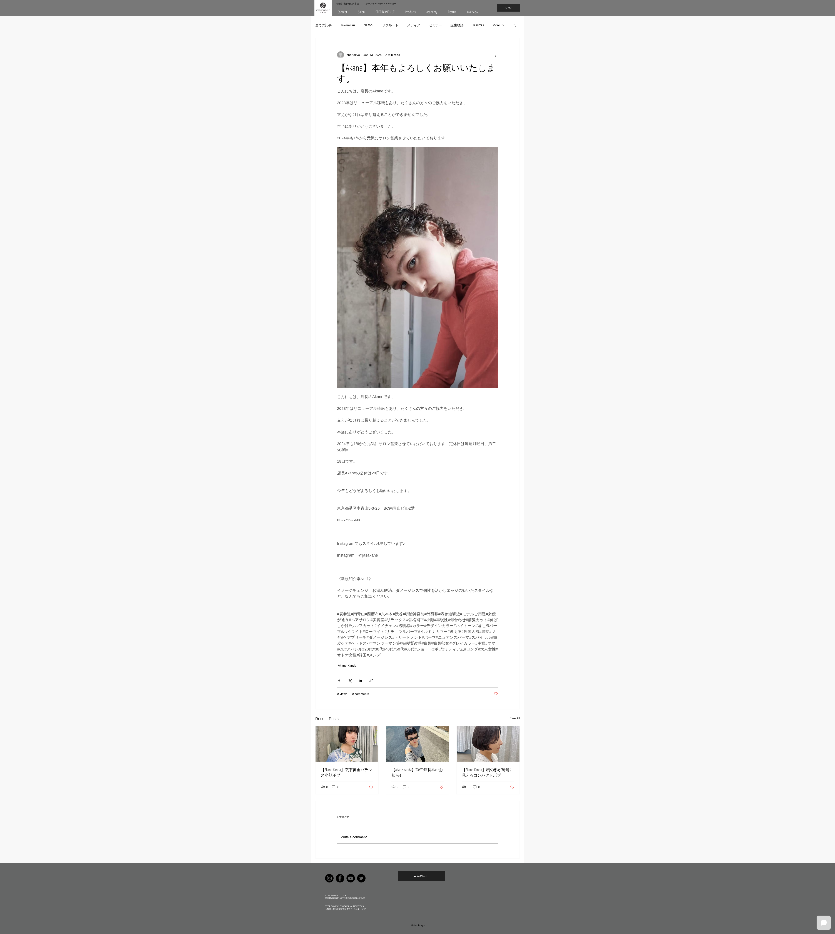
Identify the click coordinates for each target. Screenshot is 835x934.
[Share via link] (371, 680)
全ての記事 (323, 25)
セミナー (435, 25)
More (496, 25)
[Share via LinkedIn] (360, 680)
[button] (361, 12)
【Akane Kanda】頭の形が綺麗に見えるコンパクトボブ (487, 772)
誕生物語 (457, 25)
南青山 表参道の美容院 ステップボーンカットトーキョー (366, 3)
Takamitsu (347, 25)
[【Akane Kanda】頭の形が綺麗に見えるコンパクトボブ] (488, 744)
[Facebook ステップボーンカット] (340, 878)
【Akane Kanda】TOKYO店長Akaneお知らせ (417, 772)
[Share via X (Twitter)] (350, 680)
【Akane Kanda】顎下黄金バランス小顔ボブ (346, 772)
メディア (413, 25)
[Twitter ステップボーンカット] (361, 878)
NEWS (368, 25)
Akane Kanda (347, 665)
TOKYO (478, 25)
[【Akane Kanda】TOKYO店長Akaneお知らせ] (417, 744)
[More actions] (495, 54)
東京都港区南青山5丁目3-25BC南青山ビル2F (345, 898)
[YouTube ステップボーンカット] (350, 878)
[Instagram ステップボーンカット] (329, 878)
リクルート (390, 25)
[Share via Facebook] (339, 680)
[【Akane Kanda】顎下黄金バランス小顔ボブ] (347, 744)
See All (515, 718)
